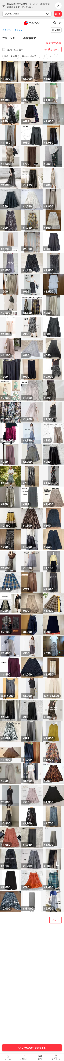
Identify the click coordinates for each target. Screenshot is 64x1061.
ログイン (18, 30)
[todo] (60, 23)
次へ (54, 920)
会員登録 (6, 30)
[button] (54, 23)
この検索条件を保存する (33, 1047)
